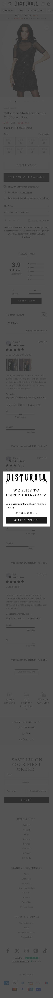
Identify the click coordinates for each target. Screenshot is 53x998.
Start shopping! (26, 520)
